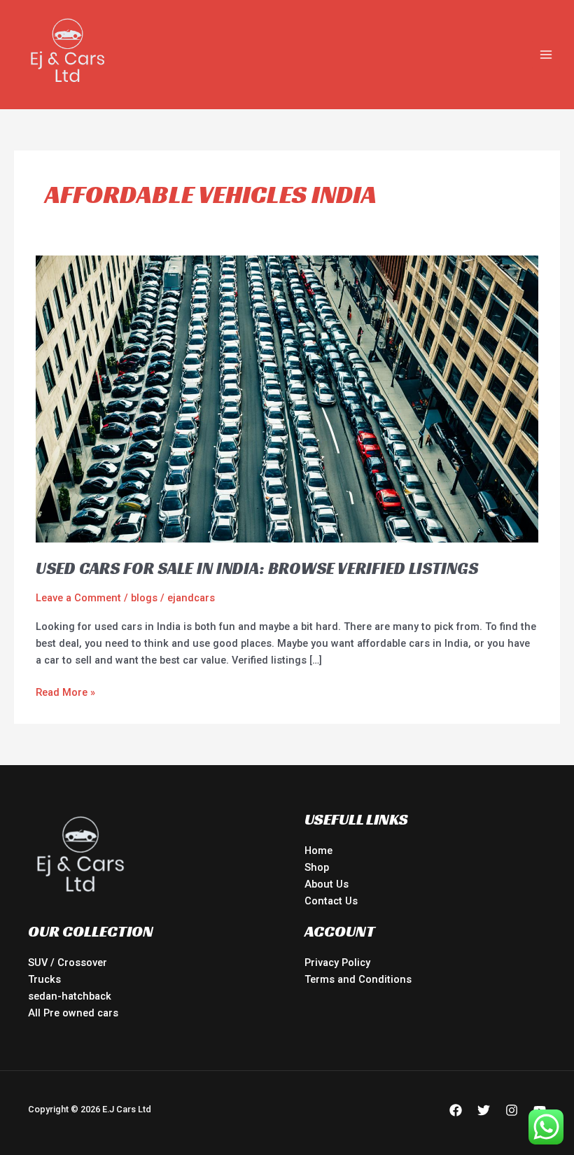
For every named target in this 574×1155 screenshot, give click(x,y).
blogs (144, 598)
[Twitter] (483, 1110)
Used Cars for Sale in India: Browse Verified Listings (257, 568)
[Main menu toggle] (546, 55)
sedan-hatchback (69, 996)
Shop (316, 867)
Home (318, 850)
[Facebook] (455, 1110)
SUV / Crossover (67, 962)
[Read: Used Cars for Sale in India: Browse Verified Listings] (287, 398)
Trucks (44, 979)
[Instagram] (511, 1110)
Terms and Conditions (358, 979)
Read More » (65, 691)
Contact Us (331, 901)
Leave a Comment (78, 598)
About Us (326, 884)
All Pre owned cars (73, 1013)
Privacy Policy (337, 962)
